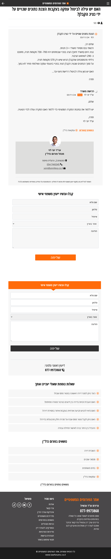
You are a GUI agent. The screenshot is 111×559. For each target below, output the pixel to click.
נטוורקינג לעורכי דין (45, 527)
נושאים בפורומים (46, 519)
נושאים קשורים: (86, 130)
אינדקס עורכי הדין (45, 512)
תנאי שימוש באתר (46, 539)
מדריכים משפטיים (46, 516)
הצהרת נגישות (47, 535)
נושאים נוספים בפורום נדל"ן (55, 484)
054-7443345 (53, 164)
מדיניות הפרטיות (46, 531)
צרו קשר (50, 508)
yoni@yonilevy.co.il (53, 168)
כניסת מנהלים (47, 523)
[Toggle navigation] (108, 3)
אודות (51, 504)
